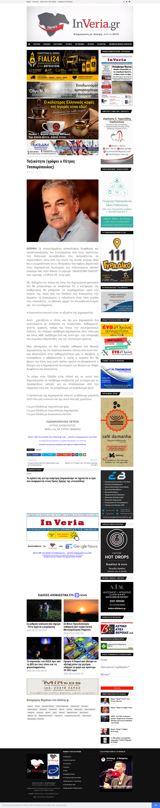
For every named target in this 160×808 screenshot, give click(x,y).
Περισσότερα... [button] (61, 805)
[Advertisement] (63, 573)
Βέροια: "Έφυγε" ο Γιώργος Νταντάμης (119, 730)
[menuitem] (29, 44)
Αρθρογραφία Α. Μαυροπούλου (73, 788)
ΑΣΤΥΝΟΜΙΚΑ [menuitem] (79, 44)
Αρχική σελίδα (31, 156)
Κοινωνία (30, 706)
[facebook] (124, 1)
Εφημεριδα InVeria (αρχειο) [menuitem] (119, 44)
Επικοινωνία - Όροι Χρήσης (48, 2)
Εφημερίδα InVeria (72, 712)
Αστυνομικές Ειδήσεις (48, 706)
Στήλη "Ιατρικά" (86, 715)
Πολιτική (38, 156)
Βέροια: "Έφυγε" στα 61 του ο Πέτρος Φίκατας (120, 700)
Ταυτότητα (35, 2)
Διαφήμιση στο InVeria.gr (65, 2)
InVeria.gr (31, 172)
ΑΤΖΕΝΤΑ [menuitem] (69, 44)
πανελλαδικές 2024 (69, 784)
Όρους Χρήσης (59, 481)
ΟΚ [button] (156, 805)
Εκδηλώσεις (43, 709)
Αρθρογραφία (78, 709)
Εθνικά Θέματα (84, 712)
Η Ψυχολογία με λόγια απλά (72, 715)
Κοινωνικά (62, 712)
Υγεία (65, 770)
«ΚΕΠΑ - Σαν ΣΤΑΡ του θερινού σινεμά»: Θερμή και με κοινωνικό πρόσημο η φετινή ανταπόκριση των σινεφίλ (122, 719)
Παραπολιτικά (53, 709)
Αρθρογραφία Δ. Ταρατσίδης (36, 719)
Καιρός (55, 712)
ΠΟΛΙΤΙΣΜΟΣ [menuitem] (58, 44)
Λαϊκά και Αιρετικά (90, 709)
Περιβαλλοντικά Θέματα (45, 715)
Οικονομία (69, 709)
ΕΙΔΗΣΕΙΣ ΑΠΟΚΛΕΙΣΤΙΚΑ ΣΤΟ (56, 595)
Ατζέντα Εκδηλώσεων (62, 706)
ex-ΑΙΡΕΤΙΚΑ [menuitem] (101, 44)
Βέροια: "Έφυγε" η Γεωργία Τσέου (121, 708)
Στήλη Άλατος (58, 715)
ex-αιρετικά (40, 712)
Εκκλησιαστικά (75, 706)
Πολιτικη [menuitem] (36, 44)
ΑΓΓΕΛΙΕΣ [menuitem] (91, 44)
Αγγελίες (48, 712)
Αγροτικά (61, 709)
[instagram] (129, 1)
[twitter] (126, 1)
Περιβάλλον (31, 712)
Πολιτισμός (85, 706)
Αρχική (29, 2)
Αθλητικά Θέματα (32, 709)
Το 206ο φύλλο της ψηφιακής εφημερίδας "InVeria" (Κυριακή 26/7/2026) (121, 740)
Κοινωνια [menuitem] (46, 44)
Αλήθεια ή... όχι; (32, 715)
